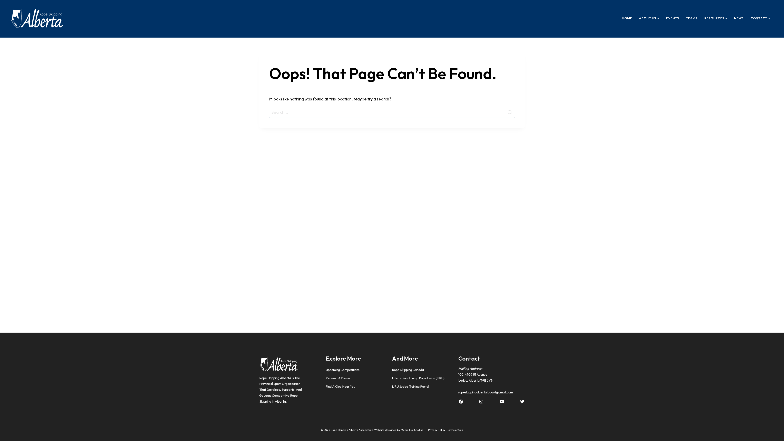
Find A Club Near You (340, 386)
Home (627, 18)
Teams (691, 18)
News (739, 18)
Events (672, 18)
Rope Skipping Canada (408, 370)
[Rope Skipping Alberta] (36, 18)
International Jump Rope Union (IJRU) (418, 378)
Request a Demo (338, 378)
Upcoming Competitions (343, 370)
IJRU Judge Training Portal (410, 386)
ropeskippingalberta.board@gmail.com (485, 392)
